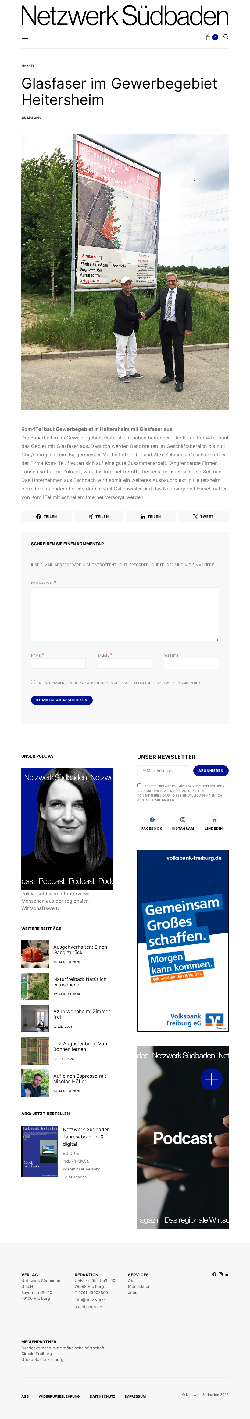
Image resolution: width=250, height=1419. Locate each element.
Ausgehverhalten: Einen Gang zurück (80, 949)
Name (37, 655)
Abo (132, 1280)
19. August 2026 (66, 1091)
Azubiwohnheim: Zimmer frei (81, 1014)
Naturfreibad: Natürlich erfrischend (79, 982)
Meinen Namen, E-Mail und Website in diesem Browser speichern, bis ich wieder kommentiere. (121, 683)
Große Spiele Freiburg (42, 1359)
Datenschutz (103, 1396)
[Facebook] (214, 1291)
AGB (25, 1396)
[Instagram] (221, 1291)
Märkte (27, 65)
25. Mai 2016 (31, 117)
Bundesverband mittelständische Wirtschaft (63, 1347)
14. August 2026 (66, 962)
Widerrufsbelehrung (59, 1396)
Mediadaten (139, 1286)
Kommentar (41, 583)
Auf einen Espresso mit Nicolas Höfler (79, 1078)
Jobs (132, 1292)
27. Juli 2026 (63, 1059)
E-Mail (105, 655)
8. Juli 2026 (62, 1026)
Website (171, 655)
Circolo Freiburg (36, 1353)
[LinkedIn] (226, 1291)
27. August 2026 (66, 994)
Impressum (135, 1396)
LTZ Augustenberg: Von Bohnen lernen (80, 1046)
